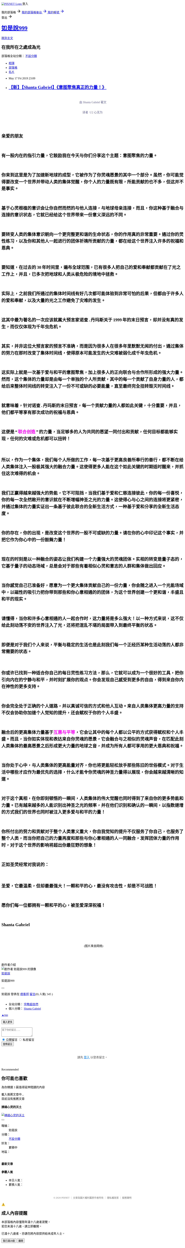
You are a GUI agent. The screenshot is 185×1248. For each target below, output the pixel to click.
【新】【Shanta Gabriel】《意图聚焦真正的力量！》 (57, 87)
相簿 (11, 63)
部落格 (13, 67)
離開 (20, 1240)
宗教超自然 (31, 1004)
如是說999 (14, 28)
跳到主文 (7, 38)
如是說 (5, 973)
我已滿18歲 (9, 1240)
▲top (4, 1015)
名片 (11, 72)
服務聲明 (127, 1197)
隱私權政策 (113, 1197)
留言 (32, 994)
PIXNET (65, 1197)
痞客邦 (24, 994)
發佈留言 (7, 1044)
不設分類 (31, 56)
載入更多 (7, 1022)
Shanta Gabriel (32, 1008)
